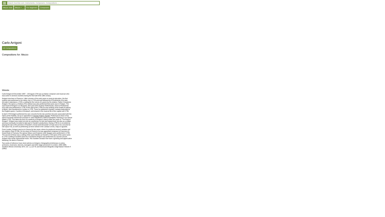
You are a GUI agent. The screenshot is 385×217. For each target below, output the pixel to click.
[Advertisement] (51, 26)
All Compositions (9, 48)
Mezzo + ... (19, 8)
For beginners (31, 8)
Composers (44, 8)
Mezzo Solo (7, 8)
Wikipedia (5, 90)
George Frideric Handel (41, 116)
